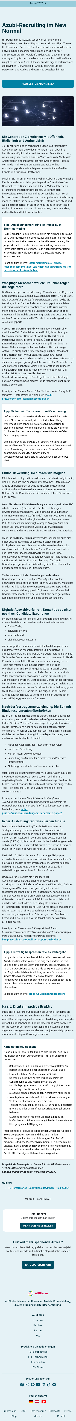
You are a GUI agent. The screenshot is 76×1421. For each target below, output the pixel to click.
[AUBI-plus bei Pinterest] (32, 1384)
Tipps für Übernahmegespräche (47, 993)
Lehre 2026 (37, 3)
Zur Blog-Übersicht (38, 1264)
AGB (24, 1411)
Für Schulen (38, 1362)
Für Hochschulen (38, 1357)
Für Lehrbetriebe (38, 1351)
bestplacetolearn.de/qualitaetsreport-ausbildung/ (31, 939)
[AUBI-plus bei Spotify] (54, 1384)
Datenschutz (38, 1411)
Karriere (37, 1325)
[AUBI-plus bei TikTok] (48, 1384)
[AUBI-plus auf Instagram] (27, 1384)
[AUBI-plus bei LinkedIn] (43, 1384)
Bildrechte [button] (54, 1411)
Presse (68, 1411)
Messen (38, 1416)
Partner (38, 1330)
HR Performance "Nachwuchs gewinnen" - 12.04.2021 (39, 1188)
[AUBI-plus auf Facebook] (22, 1384)
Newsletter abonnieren (38, 83)
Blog (14, 1416)
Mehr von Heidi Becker (38, 1225)
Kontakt (61, 1416)
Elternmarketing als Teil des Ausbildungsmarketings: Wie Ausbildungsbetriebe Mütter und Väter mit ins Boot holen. (37, 267)
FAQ (38, 1335)
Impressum (10, 1411)
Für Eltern (38, 1367)
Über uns (38, 1320)
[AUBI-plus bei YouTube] (38, 1384)
